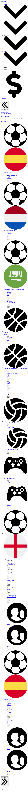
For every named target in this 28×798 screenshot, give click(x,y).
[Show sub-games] (7, 179)
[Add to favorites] (8, 173)
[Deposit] (14, 97)
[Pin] (7, 173)
